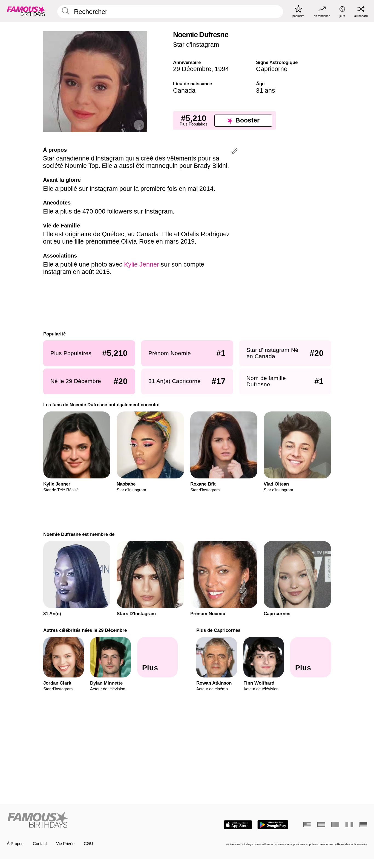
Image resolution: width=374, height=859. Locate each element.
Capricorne (271, 68)
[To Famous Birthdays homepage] (26, 11)
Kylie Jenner (141, 264)
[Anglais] (307, 824)
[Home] (95, 820)
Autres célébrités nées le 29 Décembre (84, 630)
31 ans (265, 90)
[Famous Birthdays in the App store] (238, 824)
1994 (222, 68)
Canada (184, 90)
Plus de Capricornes (218, 630)
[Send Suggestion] (234, 151)
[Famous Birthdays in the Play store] (272, 824)
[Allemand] (363, 824)
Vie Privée (65, 844)
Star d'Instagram (196, 44)
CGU (88, 844)
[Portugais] (335, 824)
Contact (40, 844)
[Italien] (349, 824)
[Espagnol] (321, 824)
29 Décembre (192, 68)
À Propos (15, 844)
